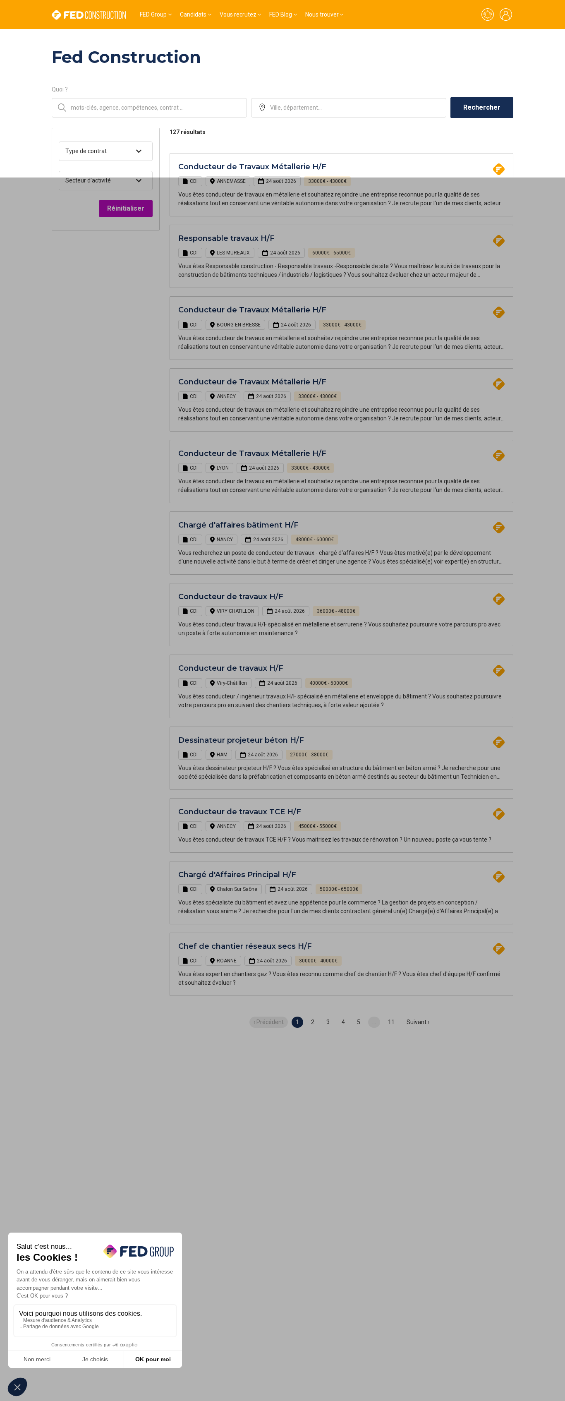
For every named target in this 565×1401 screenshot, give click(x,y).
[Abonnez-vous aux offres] (487, 14)
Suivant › (418, 1022)
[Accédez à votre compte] (505, 14)
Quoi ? (60, 89)
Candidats (193, 14)
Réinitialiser (125, 208)
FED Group (153, 14)
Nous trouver (322, 14)
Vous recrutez (238, 14)
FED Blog (280, 14)
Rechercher (481, 107)
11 (391, 1022)
